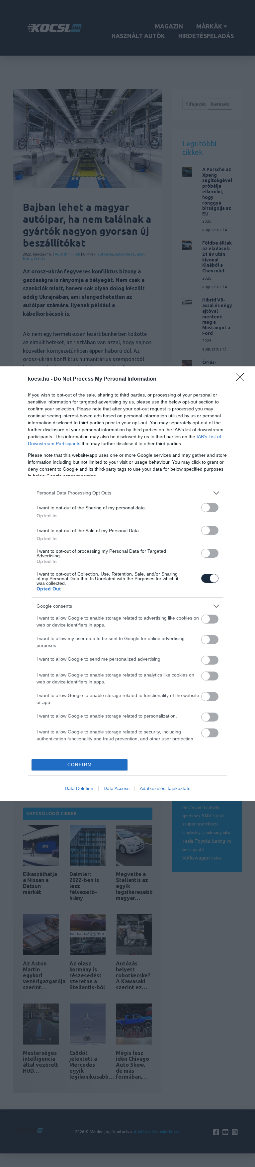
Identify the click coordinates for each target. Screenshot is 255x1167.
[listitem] (127, 493)
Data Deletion (79, 788)
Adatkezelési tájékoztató (165, 788)
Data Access (116, 788)
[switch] (209, 507)
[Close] (242, 379)
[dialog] (127, 583)
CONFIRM (79, 764)
